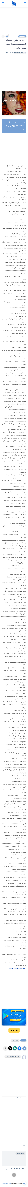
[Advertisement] (14, 22)
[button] (19, 1048)
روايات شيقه (22, 36)
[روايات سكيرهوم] (14, 3)
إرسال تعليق (20, 1153)
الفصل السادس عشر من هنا (17, 968)
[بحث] (3, 3)
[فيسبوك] (14, 1175)
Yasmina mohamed (18, 52)
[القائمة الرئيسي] (25, 3)
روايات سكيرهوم (6, 1183)
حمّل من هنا (14, 1030)
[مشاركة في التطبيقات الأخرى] (5, 1048)
